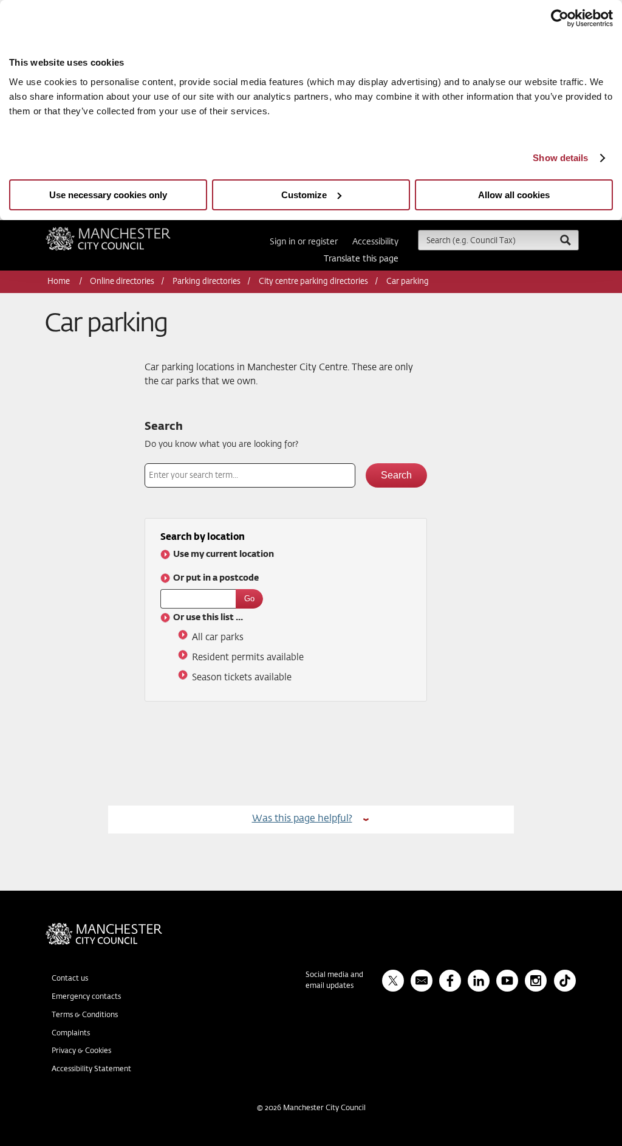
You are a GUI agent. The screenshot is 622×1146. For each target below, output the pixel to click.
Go (249, 598)
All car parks (218, 637)
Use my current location (223, 554)
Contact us (70, 978)
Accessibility (375, 242)
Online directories (122, 282)
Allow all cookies (514, 195)
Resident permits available (248, 657)
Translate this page (361, 259)
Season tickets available (242, 677)
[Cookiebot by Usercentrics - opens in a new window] (560, 18)
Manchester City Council (124, 231)
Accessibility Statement (91, 1069)
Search (164, 426)
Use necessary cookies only (108, 195)
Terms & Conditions (85, 1015)
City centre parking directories (313, 282)
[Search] (564, 240)
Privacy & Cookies (81, 1051)
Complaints (71, 1033)
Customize (304, 195)
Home (59, 282)
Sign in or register (304, 242)
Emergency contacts (86, 997)
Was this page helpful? (302, 818)
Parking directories (207, 282)
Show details (560, 158)
